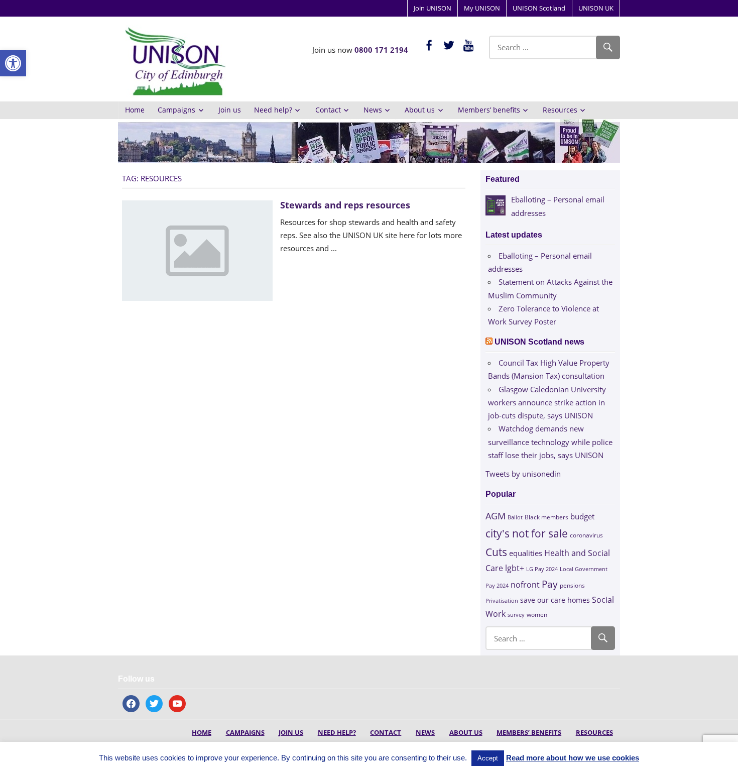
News (372, 110)
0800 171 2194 (381, 50)
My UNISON (482, 8)
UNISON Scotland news (539, 342)
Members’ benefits (489, 110)
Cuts (496, 551)
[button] (13, 63)
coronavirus (586, 535)
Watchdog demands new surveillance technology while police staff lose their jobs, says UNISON (550, 441)
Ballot (515, 517)
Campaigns (176, 110)
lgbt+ (514, 568)
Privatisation (501, 600)
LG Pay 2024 (542, 569)
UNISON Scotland (539, 8)
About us (420, 110)
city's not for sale (526, 533)
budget (582, 516)
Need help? (273, 110)
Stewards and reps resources (345, 205)
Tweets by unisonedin (523, 474)
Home (135, 110)
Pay (550, 584)
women (537, 614)
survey (516, 614)
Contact (328, 110)
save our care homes (555, 600)
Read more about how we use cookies (572, 757)
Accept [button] (487, 758)
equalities (525, 553)
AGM (495, 515)
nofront (525, 584)
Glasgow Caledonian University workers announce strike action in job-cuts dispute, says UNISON (547, 402)
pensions (572, 585)
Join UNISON (432, 8)
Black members (546, 517)
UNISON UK (595, 8)
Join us (229, 110)
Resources (560, 110)
